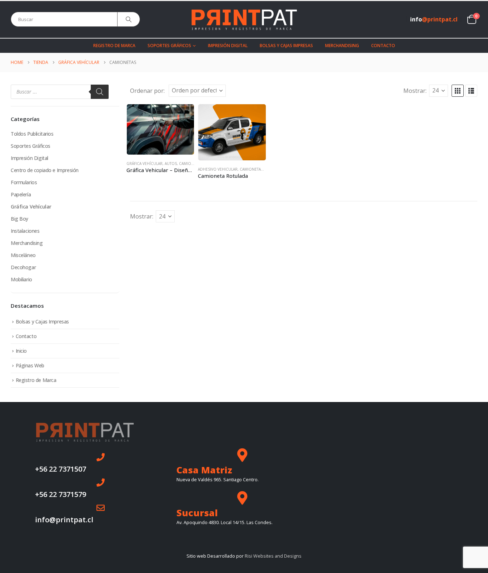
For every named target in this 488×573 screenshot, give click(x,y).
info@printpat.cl (64, 519)
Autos (171, 163)
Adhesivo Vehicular (218, 169)
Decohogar (23, 267)
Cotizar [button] (182, 116)
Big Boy (19, 218)
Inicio (21, 350)
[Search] (129, 19)
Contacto (383, 45)
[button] (458, 91)
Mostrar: (415, 91)
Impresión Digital (228, 45)
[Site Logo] (244, 19)
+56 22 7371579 (60, 494)
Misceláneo (23, 255)
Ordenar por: (147, 91)
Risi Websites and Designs (273, 556)
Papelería (21, 194)
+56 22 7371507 (60, 469)
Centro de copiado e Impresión (45, 170)
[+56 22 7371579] (100, 482)
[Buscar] (100, 92)
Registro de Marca (114, 45)
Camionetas (190, 163)
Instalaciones (25, 230)
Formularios (24, 182)
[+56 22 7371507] (100, 457)
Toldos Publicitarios (32, 133)
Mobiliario (21, 279)
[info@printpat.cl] (100, 508)
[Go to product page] (160, 129)
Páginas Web (30, 365)
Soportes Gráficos (169, 45)
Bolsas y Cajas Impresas (286, 45)
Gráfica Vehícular (144, 163)
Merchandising (342, 45)
